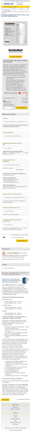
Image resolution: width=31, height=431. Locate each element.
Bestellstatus (15, 407)
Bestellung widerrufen (15, 409)
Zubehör (15, 6)
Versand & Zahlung (19, 259)
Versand (26, 102)
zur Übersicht (5, 399)
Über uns (15, 415)
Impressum (15, 424)
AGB (15, 420)
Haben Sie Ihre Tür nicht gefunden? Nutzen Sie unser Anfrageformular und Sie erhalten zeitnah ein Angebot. (11, 280)
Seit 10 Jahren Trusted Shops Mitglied (11, 1)
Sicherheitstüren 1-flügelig (24, 9)
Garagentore (10, 6)
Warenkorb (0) (20, 3)
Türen (5, 6)
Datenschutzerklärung (16, 422)
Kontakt (15, 417)
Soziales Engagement (24, 1)
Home (2, 9)
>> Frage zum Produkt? (15, 56)
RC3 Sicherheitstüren (6, 10)
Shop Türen (7, 9)
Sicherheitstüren (14, 9)
